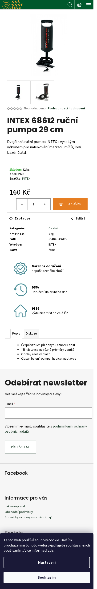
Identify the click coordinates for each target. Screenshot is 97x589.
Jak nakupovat (15, 506)
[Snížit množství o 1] (22, 204)
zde (50, 550)
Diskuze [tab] (31, 333)
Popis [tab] (16, 333)
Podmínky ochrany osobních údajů (29, 517)
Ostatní (53, 228)
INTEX (26, 178)
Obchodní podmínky (19, 512)
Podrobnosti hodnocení (66, 108)
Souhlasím (47, 577)
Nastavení (47, 562)
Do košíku (73, 204)
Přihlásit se (20, 447)
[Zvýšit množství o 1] (44, 204)
